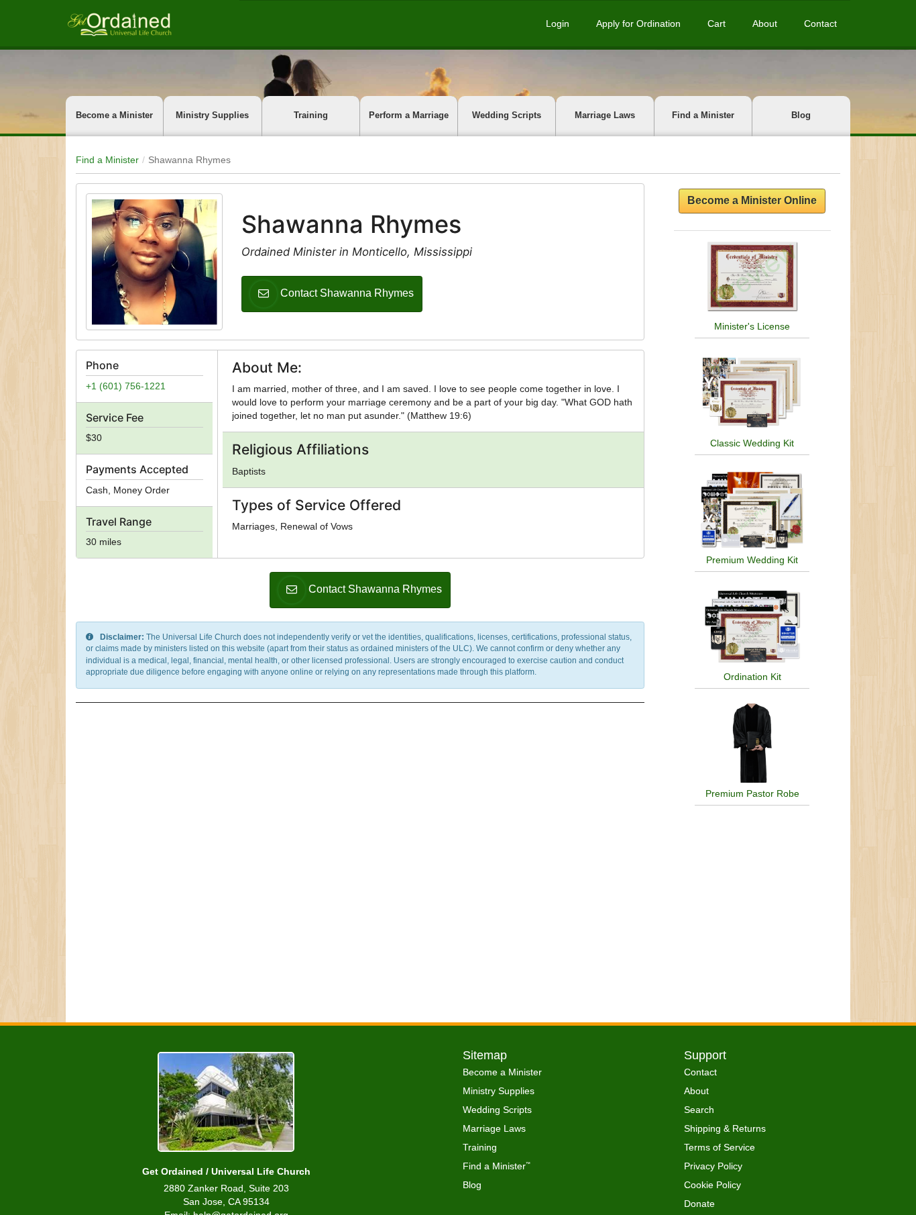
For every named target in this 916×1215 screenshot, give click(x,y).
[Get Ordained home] (119, 23)
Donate (699, 1203)
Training (311, 115)
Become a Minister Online (752, 200)
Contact (820, 23)
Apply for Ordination (638, 23)
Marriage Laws (605, 115)
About (764, 23)
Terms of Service (719, 1147)
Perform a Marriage (409, 115)
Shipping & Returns (725, 1128)
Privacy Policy (713, 1166)
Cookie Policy (712, 1184)
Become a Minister (114, 115)
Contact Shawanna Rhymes (347, 293)
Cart (716, 23)
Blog (801, 115)
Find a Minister (703, 115)
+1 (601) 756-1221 (126, 386)
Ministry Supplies (212, 115)
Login (557, 23)
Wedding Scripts (506, 115)
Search (699, 1109)
